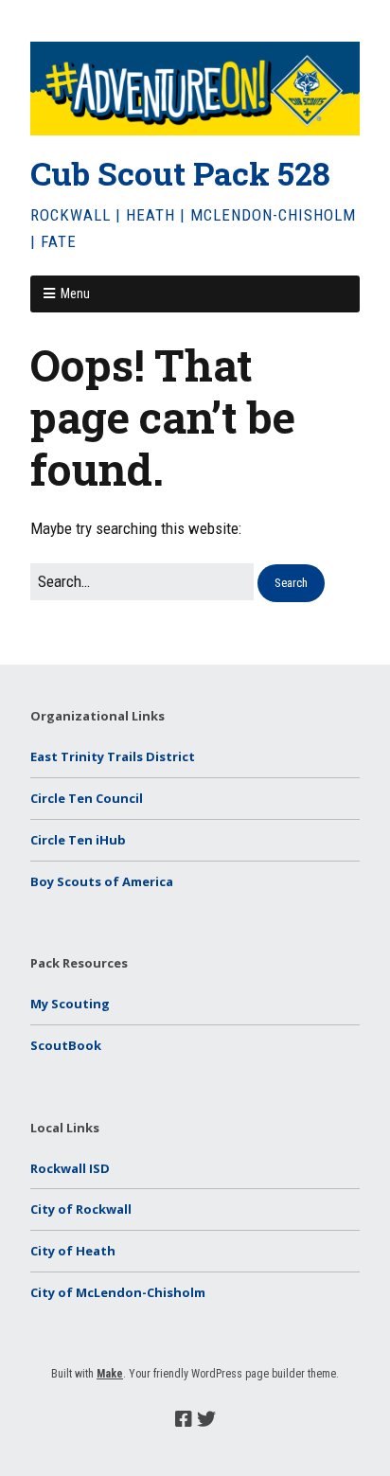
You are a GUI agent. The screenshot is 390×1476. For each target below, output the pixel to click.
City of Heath (72, 1250)
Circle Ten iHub (78, 839)
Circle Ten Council (86, 798)
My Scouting (70, 1003)
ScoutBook (65, 1045)
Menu (75, 293)
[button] (291, 583)
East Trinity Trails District (112, 756)
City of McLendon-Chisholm (117, 1292)
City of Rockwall (81, 1209)
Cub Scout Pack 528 (180, 172)
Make (110, 1373)
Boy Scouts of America (101, 881)
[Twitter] (206, 1419)
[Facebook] (183, 1419)
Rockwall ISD (70, 1168)
